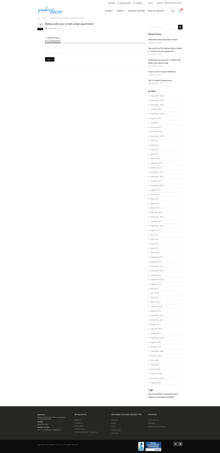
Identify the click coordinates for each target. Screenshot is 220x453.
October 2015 (156, 131)
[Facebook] (175, 444)
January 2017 (155, 127)
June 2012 (154, 293)
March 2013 (155, 252)
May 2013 (154, 243)
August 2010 (155, 342)
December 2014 (157, 172)
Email (112, 3)
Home (38, 18)
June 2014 (154, 194)
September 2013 (157, 226)
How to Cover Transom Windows (162, 71)
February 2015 (156, 163)
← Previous (49, 38)
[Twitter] (180, 444)
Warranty (151, 423)
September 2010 (157, 338)
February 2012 (156, 306)
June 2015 (154, 145)
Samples (139, 3)
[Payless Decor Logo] (50, 10)
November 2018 (157, 105)
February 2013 (156, 257)
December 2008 (157, 378)
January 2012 (155, 311)
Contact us (78, 423)
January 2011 (155, 333)
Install (113, 423)
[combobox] (165, 27)
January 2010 (155, 347)
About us (77, 420)
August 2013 (155, 230)
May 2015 (154, 149)
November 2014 (157, 176)
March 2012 (155, 302)
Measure (114, 420)
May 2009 (154, 364)
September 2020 (157, 96)
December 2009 (157, 351)
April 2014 (154, 203)
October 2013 (156, 221)
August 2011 (155, 324)
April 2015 (154, 154)
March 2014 (155, 208)
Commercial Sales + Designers (85, 432)
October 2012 (156, 275)
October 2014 (156, 181)
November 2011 (157, 320)
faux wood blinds (155, 394)
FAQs (113, 426)
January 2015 (155, 167)
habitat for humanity (156, 397)
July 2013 (154, 235)
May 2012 (154, 297)
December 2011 (157, 315)
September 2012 (157, 279)
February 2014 (156, 212)
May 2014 (154, 199)
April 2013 (154, 248)
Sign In (160, 3)
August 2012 (155, 284)
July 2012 (154, 288)
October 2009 (156, 356)
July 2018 (154, 122)
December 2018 (157, 100)
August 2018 (155, 118)
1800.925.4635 (125, 3)
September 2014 (157, 185)
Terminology (116, 430)
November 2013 (157, 217)
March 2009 (155, 369)
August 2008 (155, 382)
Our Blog (114, 433)
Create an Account (172, 3)
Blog (150, 3)
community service (170, 394)
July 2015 (154, 140)
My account (78, 426)
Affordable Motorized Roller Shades (162, 39)
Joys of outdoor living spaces (160, 80)
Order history (79, 429)
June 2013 (154, 239)
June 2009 (154, 360)
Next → (58, 38)
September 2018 (157, 113)
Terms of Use (153, 420)
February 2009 (156, 373)
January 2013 (155, 261)
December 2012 (157, 266)
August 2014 (155, 190)
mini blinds (170, 397)
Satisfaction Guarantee (157, 426)
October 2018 (156, 109)
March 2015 (155, 158)
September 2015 (157, 136)
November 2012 (157, 270)
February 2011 (156, 329)
